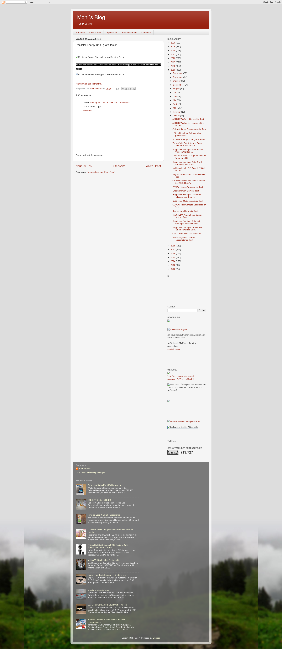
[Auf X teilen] (128, 88)
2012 (173, 269)
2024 (173, 50)
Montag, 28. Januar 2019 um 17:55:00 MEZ (110, 102)
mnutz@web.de (173, 349)
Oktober (177, 81)
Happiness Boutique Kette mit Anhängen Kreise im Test (186, 222)
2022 (173, 58)
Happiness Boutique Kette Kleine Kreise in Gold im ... (187, 150)
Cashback (146, 32)
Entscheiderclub (129, 32)
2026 (173, 43)
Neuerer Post (84, 166)
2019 (173, 70)
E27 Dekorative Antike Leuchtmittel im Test (107, 605)
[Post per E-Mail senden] (117, 89)
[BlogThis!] (125, 88)
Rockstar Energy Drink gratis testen (188, 139)
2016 (173, 253)
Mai (175, 100)
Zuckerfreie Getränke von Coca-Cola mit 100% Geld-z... (187, 144)
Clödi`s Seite (95, 32)
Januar (176, 116)
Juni (175, 96)
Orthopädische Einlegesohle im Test (189, 129)
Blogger (156, 638)
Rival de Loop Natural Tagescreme (104, 515)
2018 (173, 246)
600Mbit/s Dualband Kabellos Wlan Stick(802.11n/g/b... (188, 182)
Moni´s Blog (91, 17)
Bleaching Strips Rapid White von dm (105, 485)
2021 (173, 62)
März (175, 108)
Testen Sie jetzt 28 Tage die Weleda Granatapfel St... (189, 157)
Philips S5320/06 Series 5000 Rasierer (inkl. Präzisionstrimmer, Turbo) (108, 546)
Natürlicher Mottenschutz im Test (187, 201)
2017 (173, 250)
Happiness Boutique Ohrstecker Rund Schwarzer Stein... (187, 228)
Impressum (111, 32)
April (175, 104)
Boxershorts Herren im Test (185, 211)
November (178, 77)
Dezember (178, 73)
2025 (173, 47)
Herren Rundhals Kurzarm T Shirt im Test (107, 575)
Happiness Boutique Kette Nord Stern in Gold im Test (187, 163)
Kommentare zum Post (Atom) (101, 172)
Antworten (87, 110)
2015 (173, 257)
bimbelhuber (85, 469)
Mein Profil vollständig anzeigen (90, 473)
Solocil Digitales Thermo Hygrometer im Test (183, 238)
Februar (177, 112)
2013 (173, 265)
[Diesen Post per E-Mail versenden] (122, 88)
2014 (173, 261)
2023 (173, 54)
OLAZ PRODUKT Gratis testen (186, 233)
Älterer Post (153, 166)
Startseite (80, 32)
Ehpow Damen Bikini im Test (185, 191)
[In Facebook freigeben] (131, 88)
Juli (175, 92)
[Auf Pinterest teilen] (134, 88)
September (178, 85)
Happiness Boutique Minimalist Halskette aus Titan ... (186, 196)
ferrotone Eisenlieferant (98, 590)
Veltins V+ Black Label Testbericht (103, 560)
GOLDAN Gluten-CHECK (99, 500)
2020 (173, 66)
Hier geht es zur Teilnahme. (89, 84)
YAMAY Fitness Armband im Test (187, 187)
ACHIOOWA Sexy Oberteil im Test (188, 119)
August (176, 89)
